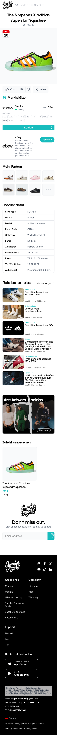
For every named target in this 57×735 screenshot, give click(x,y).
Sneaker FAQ (11, 617)
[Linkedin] (50, 569)
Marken (9, 586)
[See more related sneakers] (48, 190)
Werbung (33, 597)
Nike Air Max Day (14, 597)
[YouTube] (39, 569)
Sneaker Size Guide (15, 611)
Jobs (30, 591)
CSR (7, 644)
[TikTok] (44, 569)
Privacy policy (30, 728)
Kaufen (38, 127)
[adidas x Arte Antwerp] (28, 414)
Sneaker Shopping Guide (14, 604)
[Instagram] (39, 563)
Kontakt (9, 633)
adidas (30, 217)
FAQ (7, 639)
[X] (50, 563)
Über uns (33, 586)
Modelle (9, 591)
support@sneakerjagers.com (24, 699)
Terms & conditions (13, 728)
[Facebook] (44, 563)
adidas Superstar (36, 223)
